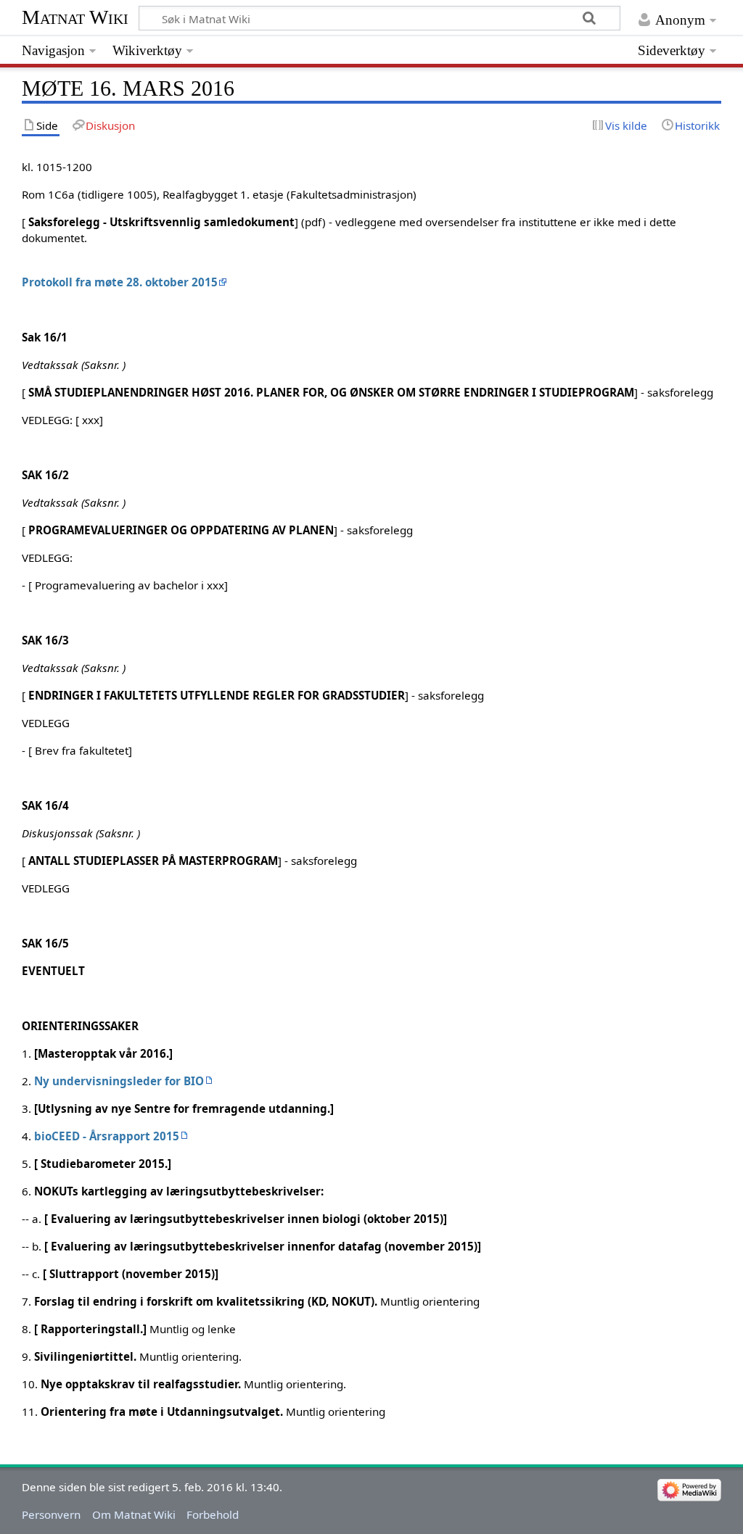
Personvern (51, 1514)
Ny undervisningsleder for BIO (119, 1081)
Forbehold (212, 1514)
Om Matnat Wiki (134, 1514)
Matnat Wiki (75, 17)
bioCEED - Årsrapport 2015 (106, 1136)
